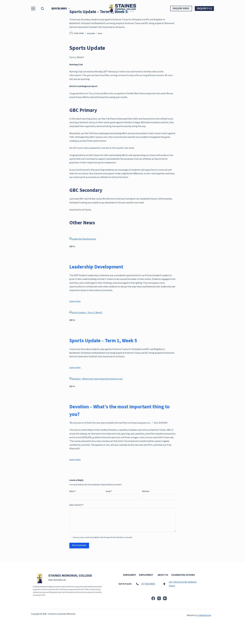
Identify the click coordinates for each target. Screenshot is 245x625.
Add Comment (76, 505)
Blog (100, 33)
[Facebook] (153, 598)
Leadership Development (96, 266)
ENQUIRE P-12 (204, 8)
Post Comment (79, 545)
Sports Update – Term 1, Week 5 (103, 340)
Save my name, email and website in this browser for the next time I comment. (102, 537)
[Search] (42, 8)
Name (72, 491)
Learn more (75, 301)
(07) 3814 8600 (148, 583)
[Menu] (33, 8)
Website (145, 491)
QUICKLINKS (59, 8)
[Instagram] (159, 598)
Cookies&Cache (204, 615)
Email (109, 491)
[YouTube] (165, 598)
